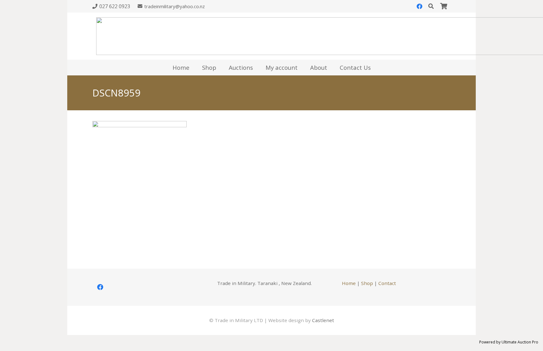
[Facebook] (419, 6)
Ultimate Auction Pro (520, 342)
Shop (367, 283)
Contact (387, 283)
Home (349, 283)
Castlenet (323, 320)
